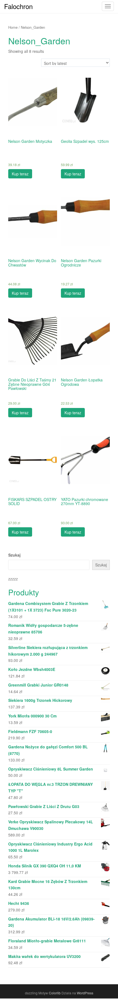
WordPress (85, 993)
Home (13, 27)
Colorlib (55, 993)
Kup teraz (20, 173)
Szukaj (14, 555)
